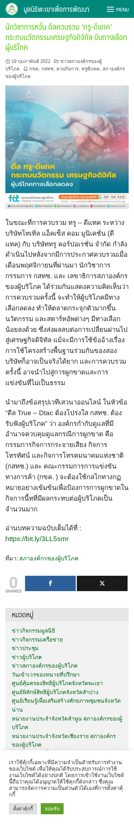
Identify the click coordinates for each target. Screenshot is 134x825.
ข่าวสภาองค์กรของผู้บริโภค (45, 666)
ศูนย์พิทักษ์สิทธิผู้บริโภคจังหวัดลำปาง (55, 692)
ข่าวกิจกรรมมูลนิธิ (33, 631)
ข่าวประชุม (25, 648)
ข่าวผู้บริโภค (27, 657)
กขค (34, 69)
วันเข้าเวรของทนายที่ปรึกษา (46, 675)
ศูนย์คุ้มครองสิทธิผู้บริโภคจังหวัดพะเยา (57, 683)
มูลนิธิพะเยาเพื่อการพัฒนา (56, 9)
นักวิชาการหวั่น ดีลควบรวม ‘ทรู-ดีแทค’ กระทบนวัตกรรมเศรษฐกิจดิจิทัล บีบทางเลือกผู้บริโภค (66, 36)
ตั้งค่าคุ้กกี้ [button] (23, 808)
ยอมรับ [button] (52, 808)
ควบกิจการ (67, 69)
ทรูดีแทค (90, 69)
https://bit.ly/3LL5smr (37, 538)
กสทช (47, 69)
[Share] (50, 583)
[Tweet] (102, 583)
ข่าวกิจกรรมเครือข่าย (37, 640)
